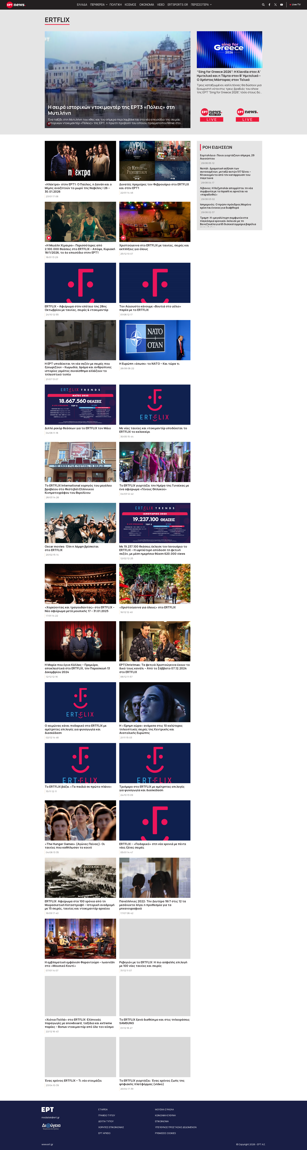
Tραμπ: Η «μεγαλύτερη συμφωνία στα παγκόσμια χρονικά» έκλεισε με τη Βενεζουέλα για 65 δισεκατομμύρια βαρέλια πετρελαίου (228, 222)
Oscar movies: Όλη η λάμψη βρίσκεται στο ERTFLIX (72, 548)
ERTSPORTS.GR (178, 4)
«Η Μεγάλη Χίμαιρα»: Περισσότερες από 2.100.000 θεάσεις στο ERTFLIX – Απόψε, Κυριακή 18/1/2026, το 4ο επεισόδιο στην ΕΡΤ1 (80, 248)
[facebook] (269, 4)
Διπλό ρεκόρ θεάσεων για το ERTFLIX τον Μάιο (78, 428)
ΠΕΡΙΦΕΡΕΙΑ (97, 4)
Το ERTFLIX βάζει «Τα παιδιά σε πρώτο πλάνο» (78, 786)
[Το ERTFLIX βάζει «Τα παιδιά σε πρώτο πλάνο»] (80, 763)
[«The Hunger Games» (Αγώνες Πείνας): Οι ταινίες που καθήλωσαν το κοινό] (80, 820)
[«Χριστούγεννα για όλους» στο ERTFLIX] (155, 584)
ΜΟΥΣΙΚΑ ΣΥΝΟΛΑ (164, 1109)
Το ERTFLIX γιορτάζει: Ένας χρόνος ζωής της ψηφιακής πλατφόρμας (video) (152, 1082)
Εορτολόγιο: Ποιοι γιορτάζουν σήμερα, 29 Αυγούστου (227, 157)
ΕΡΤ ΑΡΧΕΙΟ (104, 1133)
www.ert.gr (47, 1144)
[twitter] (275, 4)
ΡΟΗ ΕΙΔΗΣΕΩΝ (217, 147)
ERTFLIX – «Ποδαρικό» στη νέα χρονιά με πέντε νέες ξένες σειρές (152, 845)
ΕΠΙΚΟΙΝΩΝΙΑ (162, 1121)
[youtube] (281, 4)
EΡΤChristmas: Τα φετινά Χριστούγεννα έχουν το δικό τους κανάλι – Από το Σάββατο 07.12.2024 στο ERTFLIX (154, 668)
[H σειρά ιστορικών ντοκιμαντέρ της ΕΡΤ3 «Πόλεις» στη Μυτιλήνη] (117, 79)
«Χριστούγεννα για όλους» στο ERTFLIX (147, 607)
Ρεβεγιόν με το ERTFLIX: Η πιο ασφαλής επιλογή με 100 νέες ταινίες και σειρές (153, 964)
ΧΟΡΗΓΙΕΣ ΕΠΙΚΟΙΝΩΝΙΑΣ (111, 1127)
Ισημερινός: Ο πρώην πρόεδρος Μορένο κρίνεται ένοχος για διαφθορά (225, 206)
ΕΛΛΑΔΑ (82, 4)
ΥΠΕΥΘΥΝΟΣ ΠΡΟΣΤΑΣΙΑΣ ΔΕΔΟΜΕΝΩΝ (176, 1127)
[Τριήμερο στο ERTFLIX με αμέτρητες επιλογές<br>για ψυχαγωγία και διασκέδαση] (155, 763)
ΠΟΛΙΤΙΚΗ (116, 4)
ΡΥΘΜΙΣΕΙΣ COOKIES (165, 1133)
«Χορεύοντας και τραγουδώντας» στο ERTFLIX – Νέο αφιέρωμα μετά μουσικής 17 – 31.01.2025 (79, 609)
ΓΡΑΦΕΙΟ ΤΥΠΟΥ (106, 1115)
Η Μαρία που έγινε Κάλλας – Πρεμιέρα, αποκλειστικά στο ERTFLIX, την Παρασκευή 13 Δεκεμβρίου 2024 (77, 668)
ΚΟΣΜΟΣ (130, 4)
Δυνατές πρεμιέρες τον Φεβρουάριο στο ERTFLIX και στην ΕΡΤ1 (154, 186)
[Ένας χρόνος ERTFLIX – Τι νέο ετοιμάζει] (80, 1057)
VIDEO (161, 4)
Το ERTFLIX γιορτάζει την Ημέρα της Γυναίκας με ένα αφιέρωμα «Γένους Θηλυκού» (154, 487)
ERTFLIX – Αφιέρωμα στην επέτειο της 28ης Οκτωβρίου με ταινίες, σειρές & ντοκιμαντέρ (76, 308)
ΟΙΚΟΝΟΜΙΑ (146, 4)
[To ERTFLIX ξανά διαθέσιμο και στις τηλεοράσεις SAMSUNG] (155, 996)
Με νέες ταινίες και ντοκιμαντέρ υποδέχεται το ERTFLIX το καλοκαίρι (153, 430)
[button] (106, 4)
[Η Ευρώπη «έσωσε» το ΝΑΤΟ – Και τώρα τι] (155, 340)
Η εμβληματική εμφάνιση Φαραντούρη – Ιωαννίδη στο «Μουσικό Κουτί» (80, 964)
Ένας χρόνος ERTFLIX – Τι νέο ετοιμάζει (73, 1080)
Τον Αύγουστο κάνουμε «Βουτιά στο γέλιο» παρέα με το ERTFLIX (150, 308)
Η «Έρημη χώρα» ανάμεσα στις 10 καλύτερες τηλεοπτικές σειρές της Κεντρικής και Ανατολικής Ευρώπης (151, 729)
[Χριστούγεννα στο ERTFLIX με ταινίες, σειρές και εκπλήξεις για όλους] (155, 222)
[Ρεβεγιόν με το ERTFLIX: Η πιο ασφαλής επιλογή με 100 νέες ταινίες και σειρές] (155, 939)
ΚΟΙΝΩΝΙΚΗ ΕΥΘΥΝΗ (165, 1115)
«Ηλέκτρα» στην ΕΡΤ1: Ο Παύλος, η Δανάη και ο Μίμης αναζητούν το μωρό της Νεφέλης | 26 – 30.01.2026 (78, 187)
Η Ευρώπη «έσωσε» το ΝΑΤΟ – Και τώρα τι (149, 364)
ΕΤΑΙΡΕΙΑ (103, 1109)
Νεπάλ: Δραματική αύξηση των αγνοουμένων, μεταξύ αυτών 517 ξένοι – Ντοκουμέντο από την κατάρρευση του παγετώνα (225, 173)
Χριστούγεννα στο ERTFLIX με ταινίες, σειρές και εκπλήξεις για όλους (154, 247)
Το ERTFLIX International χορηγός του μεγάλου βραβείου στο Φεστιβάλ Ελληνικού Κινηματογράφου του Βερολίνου (78, 489)
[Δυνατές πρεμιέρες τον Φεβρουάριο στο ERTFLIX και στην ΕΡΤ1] (155, 161)
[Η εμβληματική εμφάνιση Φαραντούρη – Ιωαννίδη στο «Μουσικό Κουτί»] (80, 939)
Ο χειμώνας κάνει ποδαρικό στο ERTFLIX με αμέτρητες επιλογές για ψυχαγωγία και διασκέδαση (75, 729)
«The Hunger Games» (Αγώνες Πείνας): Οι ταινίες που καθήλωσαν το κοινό (75, 845)
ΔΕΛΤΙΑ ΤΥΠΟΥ (106, 1121)
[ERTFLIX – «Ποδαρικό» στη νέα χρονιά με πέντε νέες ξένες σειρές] (155, 820)
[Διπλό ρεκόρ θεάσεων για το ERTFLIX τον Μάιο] (80, 405)
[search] (263, 4)
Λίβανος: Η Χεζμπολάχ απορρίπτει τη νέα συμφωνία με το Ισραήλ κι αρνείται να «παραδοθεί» (226, 191)
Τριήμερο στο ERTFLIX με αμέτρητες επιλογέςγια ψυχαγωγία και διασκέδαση (152, 788)
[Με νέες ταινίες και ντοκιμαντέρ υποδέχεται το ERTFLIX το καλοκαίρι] (155, 405)
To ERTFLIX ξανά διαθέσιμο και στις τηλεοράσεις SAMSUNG (154, 1021)
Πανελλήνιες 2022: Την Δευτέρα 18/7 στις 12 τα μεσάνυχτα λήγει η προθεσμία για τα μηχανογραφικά (152, 904)
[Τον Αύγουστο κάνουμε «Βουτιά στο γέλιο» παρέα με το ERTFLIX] (155, 283)
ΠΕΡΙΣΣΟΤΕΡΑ (200, 4)
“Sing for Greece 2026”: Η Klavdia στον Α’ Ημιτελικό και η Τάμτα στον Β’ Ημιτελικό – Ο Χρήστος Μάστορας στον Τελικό (229, 75)
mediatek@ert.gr (50, 1117)
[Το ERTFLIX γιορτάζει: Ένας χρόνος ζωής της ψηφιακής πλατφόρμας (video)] (155, 1057)
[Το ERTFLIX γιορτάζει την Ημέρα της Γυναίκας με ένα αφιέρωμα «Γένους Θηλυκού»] (155, 462)
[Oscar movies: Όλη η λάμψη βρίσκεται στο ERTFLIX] (80, 523)
